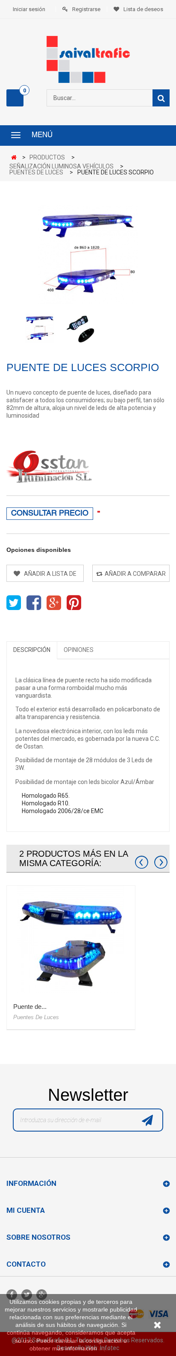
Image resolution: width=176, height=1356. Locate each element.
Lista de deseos (143, 9)
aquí (105, 1348)
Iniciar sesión (29, 9)
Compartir (33, 602)
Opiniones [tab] (79, 649)
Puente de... (30, 1006)
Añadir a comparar (135, 573)
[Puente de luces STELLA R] (71, 939)
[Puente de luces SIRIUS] (39, 328)
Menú (42, 135)
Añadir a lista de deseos (49, 576)
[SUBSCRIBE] (147, 1122)
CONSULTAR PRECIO (49, 513)
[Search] (161, 97)
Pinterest (74, 602)
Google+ (54, 602)
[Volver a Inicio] (16, 158)
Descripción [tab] (31, 649)
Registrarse (86, 9)
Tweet (13, 602)
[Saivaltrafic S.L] (88, 59)
